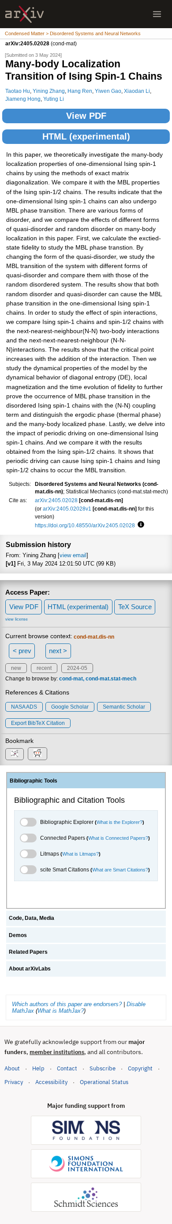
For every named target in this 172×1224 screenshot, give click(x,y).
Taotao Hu (17, 91)
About (12, 1068)
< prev (22, 650)
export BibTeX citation (38, 723)
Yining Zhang (49, 91)
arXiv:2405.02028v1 (67, 508)
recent (44, 668)
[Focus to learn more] (139, 525)
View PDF (86, 116)
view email (73, 555)
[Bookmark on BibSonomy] (14, 754)
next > (58, 650)
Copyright (140, 1068)
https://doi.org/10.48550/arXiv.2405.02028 (85, 525)
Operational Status (104, 1082)
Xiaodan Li (137, 91)
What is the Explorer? (119, 822)
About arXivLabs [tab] (30, 968)
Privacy (13, 1082)
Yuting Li (53, 99)
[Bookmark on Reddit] (37, 753)
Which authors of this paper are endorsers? (67, 1004)
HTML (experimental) (86, 136)
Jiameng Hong (23, 99)
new (16, 668)
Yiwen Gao (108, 91)
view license (16, 619)
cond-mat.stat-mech (111, 679)
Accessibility (51, 1082)
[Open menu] (157, 14)
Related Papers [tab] (28, 952)
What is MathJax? (60, 1010)
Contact (67, 1068)
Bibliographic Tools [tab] (33, 780)
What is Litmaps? (80, 853)
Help (38, 1068)
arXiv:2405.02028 (56, 500)
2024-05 (77, 668)
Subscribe (103, 1068)
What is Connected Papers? (118, 838)
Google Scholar (70, 707)
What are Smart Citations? (120, 869)
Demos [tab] (18, 935)
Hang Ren (79, 91)
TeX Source (135, 606)
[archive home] (24, 14)
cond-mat (71, 679)
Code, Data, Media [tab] (31, 918)
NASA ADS (24, 707)
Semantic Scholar (124, 707)
